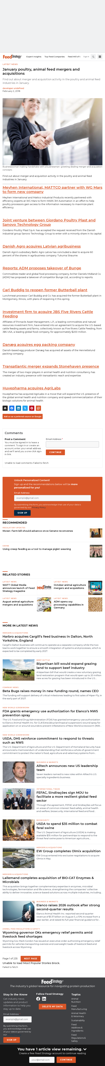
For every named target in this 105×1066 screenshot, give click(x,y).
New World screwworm (16, 708)
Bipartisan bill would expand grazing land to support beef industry (66, 666)
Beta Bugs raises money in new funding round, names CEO (51, 691)
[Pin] (31, 408)
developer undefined (13, 88)
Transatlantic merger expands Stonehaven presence (51, 366)
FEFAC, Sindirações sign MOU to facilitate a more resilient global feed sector (66, 796)
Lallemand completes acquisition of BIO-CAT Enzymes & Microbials (48, 880)
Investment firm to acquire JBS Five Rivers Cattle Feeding (48, 314)
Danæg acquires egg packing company (39, 344)
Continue (66, 1060)
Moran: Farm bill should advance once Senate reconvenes (38, 531)
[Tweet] (25, 408)
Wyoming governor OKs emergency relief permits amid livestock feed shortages (47, 934)
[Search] (93, 56)
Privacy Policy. (39, 507)
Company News (11, 687)
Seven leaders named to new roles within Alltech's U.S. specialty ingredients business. (66, 776)
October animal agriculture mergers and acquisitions (70, 587)
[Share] (11, 408)
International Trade (48, 789)
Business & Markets (47, 762)
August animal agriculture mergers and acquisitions (18, 603)
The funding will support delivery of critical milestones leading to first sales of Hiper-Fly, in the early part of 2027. (52, 697)
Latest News (10, 64)
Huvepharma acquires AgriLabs (32, 388)
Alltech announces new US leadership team (67, 768)
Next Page (30, 958)
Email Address (54, 439)
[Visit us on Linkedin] (44, 999)
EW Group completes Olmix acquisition (68, 851)
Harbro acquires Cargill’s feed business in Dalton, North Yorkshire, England (48, 638)
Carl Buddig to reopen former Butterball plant (45, 290)
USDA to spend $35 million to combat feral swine (66, 826)
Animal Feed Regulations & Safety (21, 929)
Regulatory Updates (14, 528)
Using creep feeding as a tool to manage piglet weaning (37, 549)
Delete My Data (52, 1006)
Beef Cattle (43, 660)
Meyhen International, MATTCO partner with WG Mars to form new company (52, 189)
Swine (6, 546)
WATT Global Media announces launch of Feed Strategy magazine (19, 588)
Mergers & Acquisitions (15, 633)
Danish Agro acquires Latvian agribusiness (42, 246)
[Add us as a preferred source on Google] (38, 408)
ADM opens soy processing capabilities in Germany (69, 604)
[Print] (5, 408)
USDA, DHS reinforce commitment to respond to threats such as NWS (48, 740)
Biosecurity (42, 820)
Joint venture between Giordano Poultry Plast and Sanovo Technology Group (49, 222)
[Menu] (99, 56)
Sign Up (22, 513)
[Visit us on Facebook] (38, 999)
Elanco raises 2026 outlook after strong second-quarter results (68, 907)
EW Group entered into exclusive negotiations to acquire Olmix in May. (67, 857)
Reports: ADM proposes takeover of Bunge (42, 268)
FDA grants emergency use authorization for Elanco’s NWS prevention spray (50, 713)
